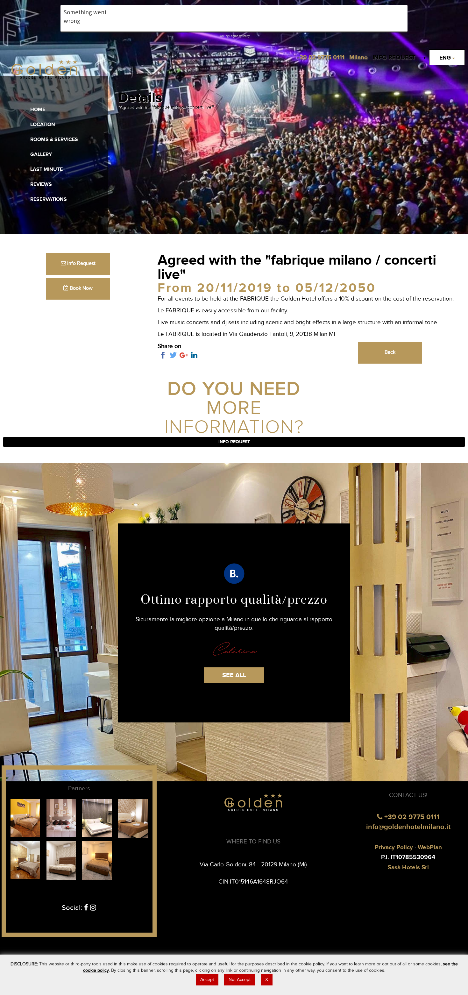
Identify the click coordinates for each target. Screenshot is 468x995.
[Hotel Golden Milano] (44, 70)
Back (390, 352)
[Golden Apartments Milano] (25, 860)
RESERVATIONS (48, 199)
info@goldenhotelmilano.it (408, 827)
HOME (37, 110)
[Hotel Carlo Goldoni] (25, 818)
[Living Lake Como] (61, 860)
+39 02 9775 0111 (410, 817)
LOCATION (42, 125)
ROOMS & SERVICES (54, 140)
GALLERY (41, 155)
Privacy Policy (394, 847)
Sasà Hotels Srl (408, 867)
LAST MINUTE (46, 170)
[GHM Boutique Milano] (133, 818)
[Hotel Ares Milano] (61, 818)
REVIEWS (41, 184)
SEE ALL (234, 675)
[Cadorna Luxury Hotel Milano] (97, 818)
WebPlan (430, 847)
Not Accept (240, 979)
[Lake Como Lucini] (97, 860)
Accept (207, 979)
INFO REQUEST (394, 57)
